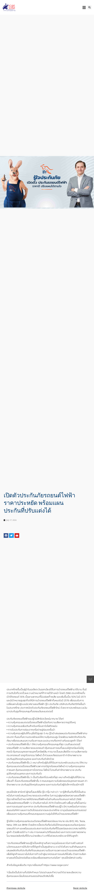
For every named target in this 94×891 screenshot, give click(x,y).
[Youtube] (17, 535)
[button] (90, 7)
